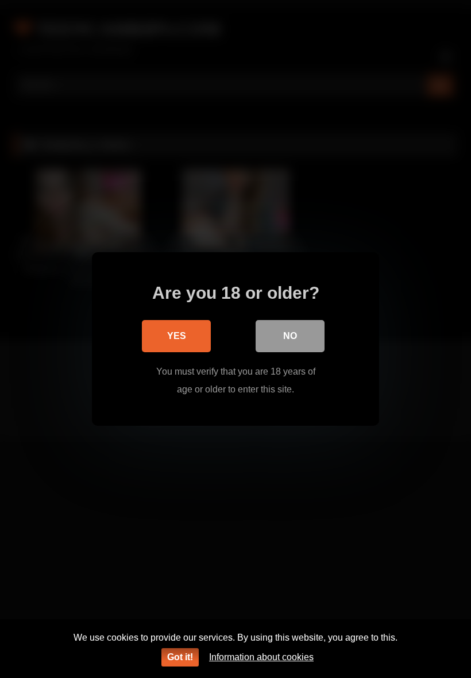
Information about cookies (261, 657)
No (290, 336)
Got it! (180, 657)
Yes (176, 336)
